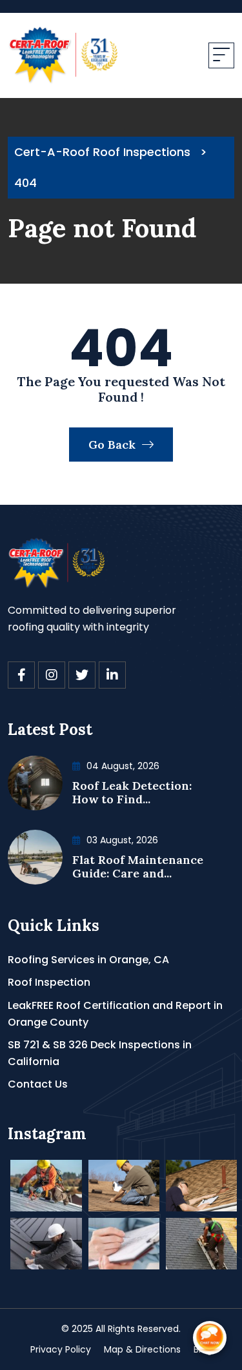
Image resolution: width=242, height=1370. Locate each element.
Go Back (113, 444)
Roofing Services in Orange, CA (88, 959)
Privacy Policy (60, 1349)
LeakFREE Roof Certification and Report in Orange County (115, 1014)
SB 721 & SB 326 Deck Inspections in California (100, 1053)
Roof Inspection (49, 982)
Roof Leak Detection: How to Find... (132, 792)
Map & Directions (142, 1349)
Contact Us (38, 1084)
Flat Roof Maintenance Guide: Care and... (137, 866)
